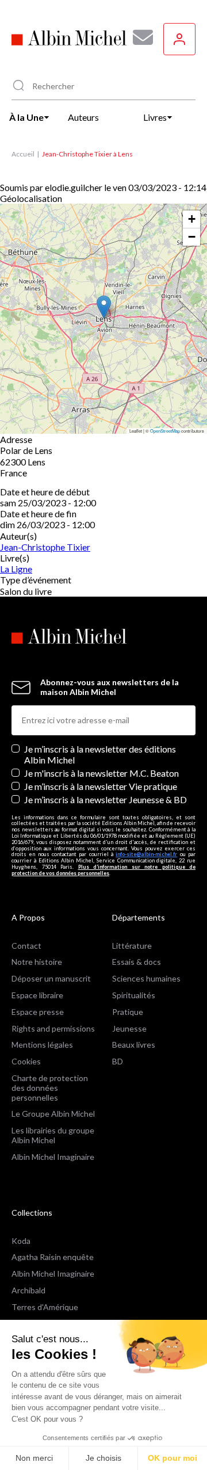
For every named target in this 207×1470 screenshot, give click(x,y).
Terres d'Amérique (45, 1307)
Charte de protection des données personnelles (50, 1087)
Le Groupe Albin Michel (53, 1113)
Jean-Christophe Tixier (45, 546)
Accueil (23, 154)
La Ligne (16, 568)
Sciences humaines (146, 978)
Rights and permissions (53, 1028)
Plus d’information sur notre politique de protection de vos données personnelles (103, 870)
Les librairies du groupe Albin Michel (53, 1135)
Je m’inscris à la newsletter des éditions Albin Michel (100, 754)
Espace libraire (37, 995)
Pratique (127, 1012)
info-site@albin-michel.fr (146, 854)
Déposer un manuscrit (51, 978)
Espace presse (38, 1012)
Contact (26, 945)
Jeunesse (129, 1028)
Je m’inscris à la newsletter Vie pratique (100, 786)
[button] (104, 307)
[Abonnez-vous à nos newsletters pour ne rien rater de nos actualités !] (138, 37)
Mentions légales (42, 1044)
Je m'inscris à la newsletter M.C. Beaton (101, 773)
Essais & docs (136, 962)
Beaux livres (133, 1044)
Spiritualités (133, 995)
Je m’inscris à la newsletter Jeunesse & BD (105, 799)
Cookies (26, 1061)
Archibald (28, 1290)
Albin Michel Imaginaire (53, 1157)
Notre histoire (37, 962)
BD (117, 1061)
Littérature (132, 945)
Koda (21, 1241)
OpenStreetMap (165, 430)
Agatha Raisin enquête (53, 1257)
